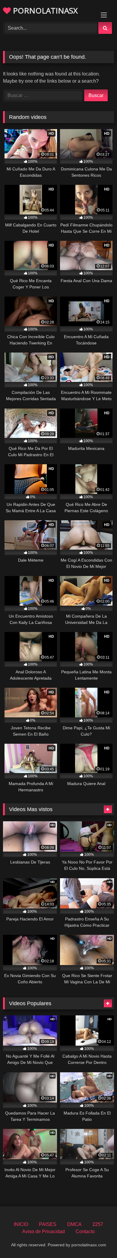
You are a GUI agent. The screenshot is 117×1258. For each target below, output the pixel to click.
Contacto (85, 1231)
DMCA (74, 1224)
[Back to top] (98, 1240)
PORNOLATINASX (44, 10)
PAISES (47, 1224)
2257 (97, 1224)
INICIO (21, 1224)
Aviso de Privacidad (43, 1231)
